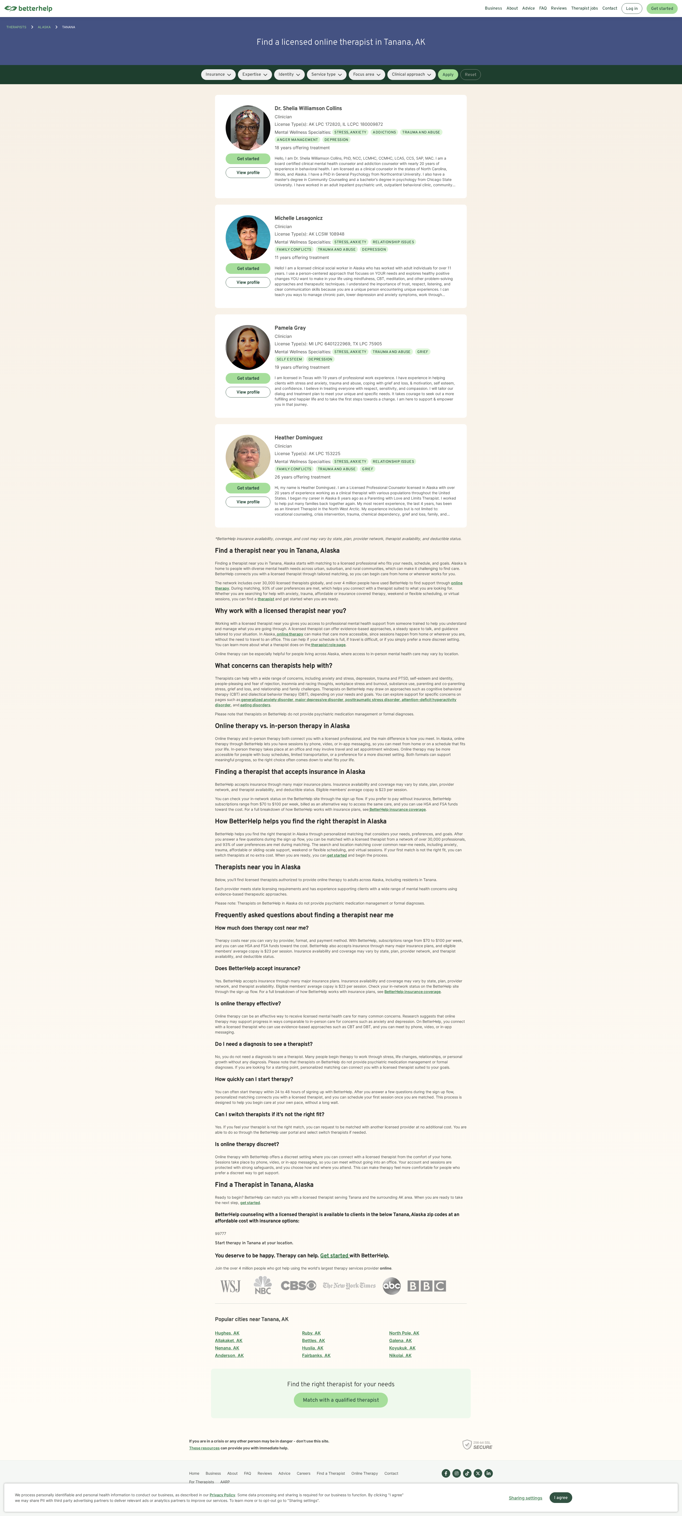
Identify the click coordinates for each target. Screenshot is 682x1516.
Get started (662, 8)
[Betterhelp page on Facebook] (445, 1477)
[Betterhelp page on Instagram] (455, 1477)
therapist (266, 599)
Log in (632, 8)
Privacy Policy (222, 1495)
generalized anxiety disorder (266, 699)
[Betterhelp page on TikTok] (466, 1477)
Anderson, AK (229, 1355)
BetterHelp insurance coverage (397, 809)
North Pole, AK (404, 1333)
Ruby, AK (311, 1333)
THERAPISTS (16, 27)
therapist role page (328, 644)
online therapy (289, 634)
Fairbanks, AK (316, 1355)
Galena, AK (400, 1340)
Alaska (44, 27)
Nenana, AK (227, 1348)
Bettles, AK (313, 1340)
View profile (248, 173)
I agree (561, 1498)
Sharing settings (525, 1498)
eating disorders (254, 705)
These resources (204, 1448)
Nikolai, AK (400, 1355)
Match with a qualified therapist (341, 1400)
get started (336, 855)
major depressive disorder (318, 699)
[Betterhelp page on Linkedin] (487, 1477)
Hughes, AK (227, 1333)
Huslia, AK (312, 1348)
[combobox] (218, 74)
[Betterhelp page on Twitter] (477, 1477)
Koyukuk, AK (402, 1348)
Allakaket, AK (228, 1340)
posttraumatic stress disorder (372, 699)
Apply (448, 75)
